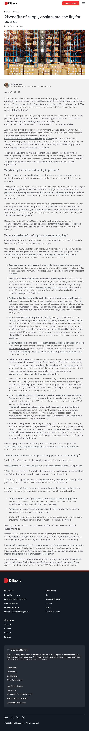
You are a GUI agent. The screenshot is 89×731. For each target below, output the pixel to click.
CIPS (71, 209)
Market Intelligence (11, 607)
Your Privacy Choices (15, 686)
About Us (8, 624)
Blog (47, 595)
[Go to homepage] (12, 580)
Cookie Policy (12, 676)
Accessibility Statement (16, 703)
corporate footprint (72, 268)
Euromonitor (30, 362)
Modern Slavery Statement (17, 698)
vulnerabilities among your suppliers (25, 432)
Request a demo (71, 3)
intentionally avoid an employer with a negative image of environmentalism (44, 407)
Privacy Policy (12, 667)
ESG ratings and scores (25, 335)
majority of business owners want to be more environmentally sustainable (38, 124)
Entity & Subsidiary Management (16, 612)
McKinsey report (25, 192)
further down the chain (45, 504)
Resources (8, 12)
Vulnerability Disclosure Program (19, 694)
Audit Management (11, 603)
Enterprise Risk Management (15, 599)
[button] (83, 3)
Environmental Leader (19, 348)
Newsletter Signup (53, 612)
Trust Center (12, 690)
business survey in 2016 (47, 287)
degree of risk (65, 429)
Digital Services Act (14, 680)
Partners (7, 637)
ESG (82, 104)
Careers (7, 628)
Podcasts (49, 603)
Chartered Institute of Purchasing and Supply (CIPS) (28, 138)
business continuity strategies (44, 304)
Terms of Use (12, 672)
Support (7, 633)
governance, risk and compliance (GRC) (59, 533)
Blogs (16, 12)
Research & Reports (54, 599)
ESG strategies (77, 186)
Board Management (12, 595)
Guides (48, 607)
